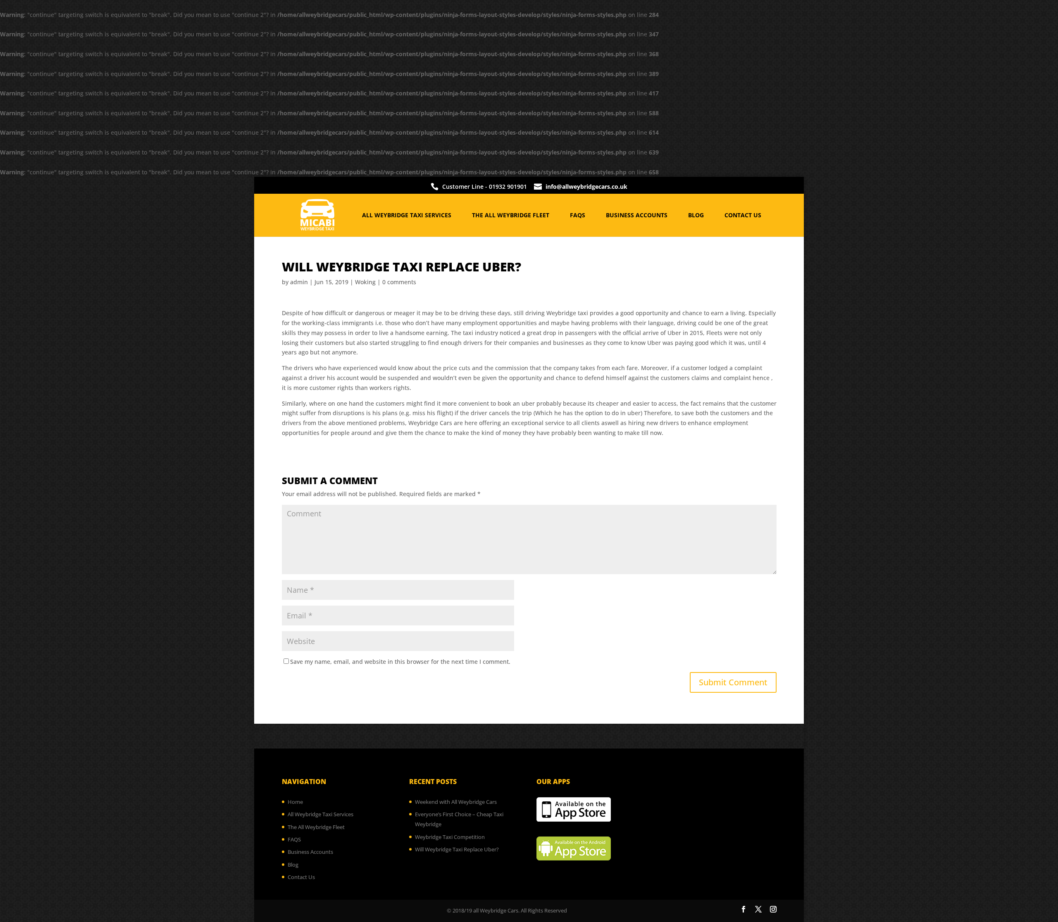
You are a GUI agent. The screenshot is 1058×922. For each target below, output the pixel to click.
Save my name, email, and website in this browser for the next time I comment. (400, 661)
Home (295, 802)
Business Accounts (636, 215)
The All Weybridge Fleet (510, 215)
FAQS (577, 215)
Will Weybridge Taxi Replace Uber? (457, 849)
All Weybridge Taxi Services (406, 215)
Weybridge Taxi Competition (450, 837)
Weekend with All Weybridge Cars (456, 802)
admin (299, 282)
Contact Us (742, 215)
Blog (696, 215)
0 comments (399, 282)
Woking (365, 282)
